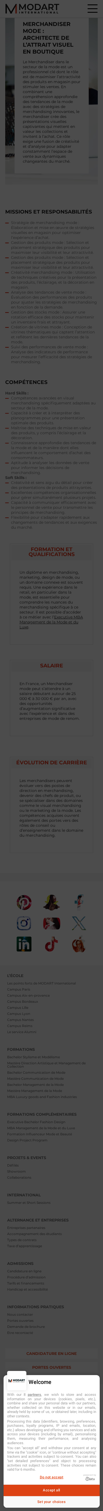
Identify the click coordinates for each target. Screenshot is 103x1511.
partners (34, 1394)
